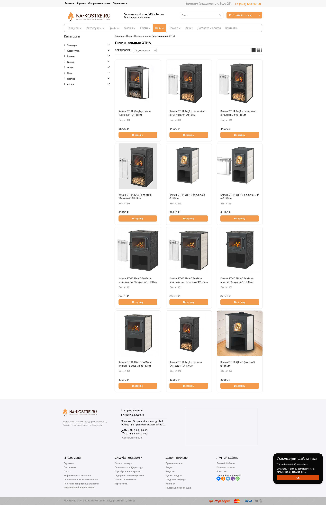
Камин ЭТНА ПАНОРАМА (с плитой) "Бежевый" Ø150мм (135, 363)
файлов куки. (299, 471)
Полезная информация (178, 487)
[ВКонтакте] (218, 479)
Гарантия (69, 463)
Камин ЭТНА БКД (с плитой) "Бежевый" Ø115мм (135, 196)
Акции (189, 28)
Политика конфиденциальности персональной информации (81, 485)
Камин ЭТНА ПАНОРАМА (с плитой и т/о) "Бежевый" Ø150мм (188, 280)
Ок (298, 477)
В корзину (137, 134)
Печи (158, 28)
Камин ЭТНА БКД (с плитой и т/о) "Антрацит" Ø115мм (187, 112)
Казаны (128, 28)
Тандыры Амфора (176, 479)
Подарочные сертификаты (129, 475)
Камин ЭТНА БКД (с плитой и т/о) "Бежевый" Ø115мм (238, 112)
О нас (67, 471)
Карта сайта (121, 483)
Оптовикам (70, 467)
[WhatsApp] (238, 479)
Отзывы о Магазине (125, 479)
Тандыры (73, 28)
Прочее (173, 28)
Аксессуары (94, 28)
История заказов (225, 467)
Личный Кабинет (225, 463)
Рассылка (221, 471)
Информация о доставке (77, 475)
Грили (112, 28)
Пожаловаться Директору (129, 467)
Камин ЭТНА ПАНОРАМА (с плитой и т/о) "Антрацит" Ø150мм (138, 280)
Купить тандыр (174, 475)
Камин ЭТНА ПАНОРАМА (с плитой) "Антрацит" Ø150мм (236, 280)
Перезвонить (120, 3)
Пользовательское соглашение (81, 479)
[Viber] (233, 479)
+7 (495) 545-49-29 (248, 4)
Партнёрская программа (128, 471)
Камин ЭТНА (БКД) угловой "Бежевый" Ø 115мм (135, 112)
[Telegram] (228, 479)
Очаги (144, 28)
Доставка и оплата (209, 28)
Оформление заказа (99, 3)
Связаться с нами (132, 437)
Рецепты (170, 471)
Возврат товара (123, 463)
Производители (174, 463)
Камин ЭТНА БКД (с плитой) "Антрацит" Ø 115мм (186, 363)
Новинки (170, 483)
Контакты (231, 28)
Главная (69, 3)
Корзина (81, 3)
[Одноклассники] (223, 479)
